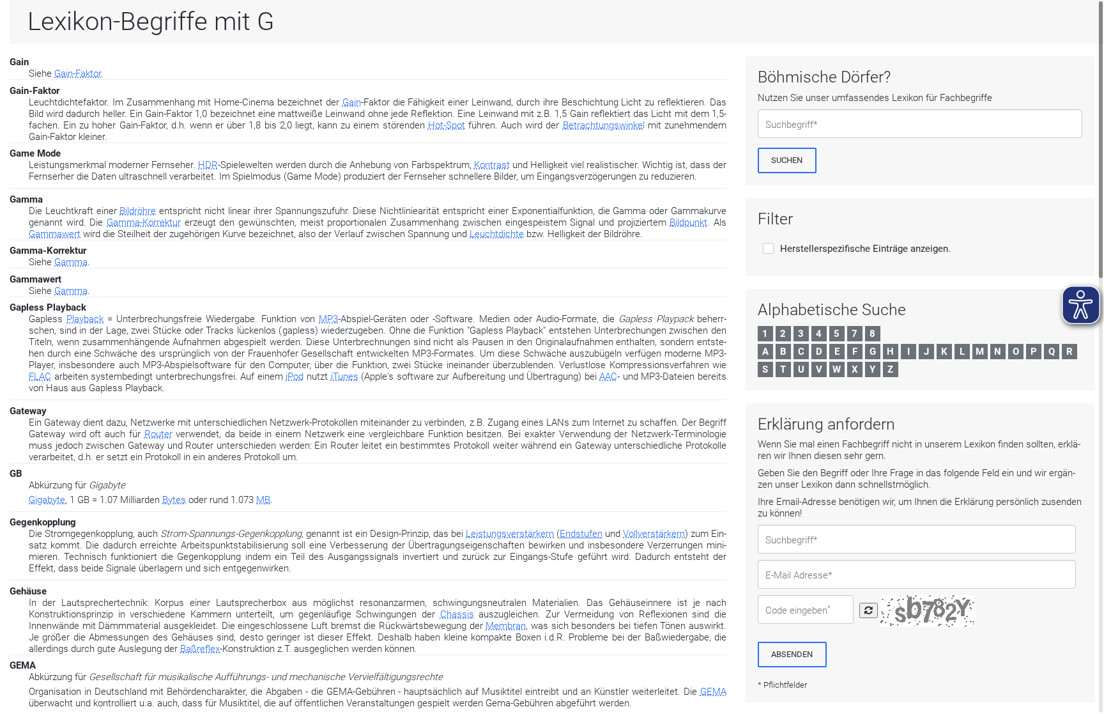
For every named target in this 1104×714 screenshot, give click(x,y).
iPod (294, 376)
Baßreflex (200, 649)
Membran (506, 626)
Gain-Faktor (77, 73)
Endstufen (581, 533)
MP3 (328, 319)
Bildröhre (137, 211)
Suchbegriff (789, 124)
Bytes (174, 500)
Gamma (71, 262)
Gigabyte (47, 500)
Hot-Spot (446, 125)
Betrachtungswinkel (604, 125)
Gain (351, 102)
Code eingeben (798, 610)
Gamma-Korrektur (144, 222)
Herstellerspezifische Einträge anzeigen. (865, 248)
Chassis (457, 614)
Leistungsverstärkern (510, 533)
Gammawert (54, 234)
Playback (84, 319)
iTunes (344, 376)
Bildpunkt (688, 222)
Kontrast (492, 165)
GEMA (713, 691)
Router (158, 434)
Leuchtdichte (497, 234)
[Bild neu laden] (868, 610)
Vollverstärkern (654, 533)
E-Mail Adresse (796, 575)
